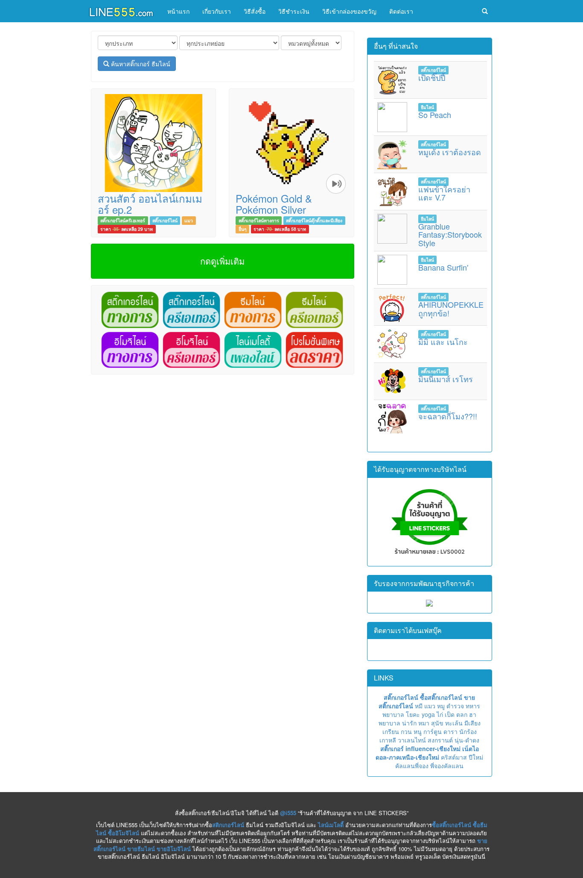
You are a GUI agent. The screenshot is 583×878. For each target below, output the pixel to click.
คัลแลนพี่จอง (412, 765)
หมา (423, 723)
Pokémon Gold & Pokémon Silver (274, 204)
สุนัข (437, 723)
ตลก (461, 714)
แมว (188, 220)
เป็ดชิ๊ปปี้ (431, 77)
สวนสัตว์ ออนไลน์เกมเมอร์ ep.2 (150, 204)
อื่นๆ (243, 229)
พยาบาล (393, 714)
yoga (428, 714)
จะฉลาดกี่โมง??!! (447, 415)
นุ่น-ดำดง (467, 740)
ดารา (450, 731)
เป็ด (450, 714)
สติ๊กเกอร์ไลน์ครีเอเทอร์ (122, 220)
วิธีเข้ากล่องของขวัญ (349, 11)
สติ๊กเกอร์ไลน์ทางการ (259, 220)
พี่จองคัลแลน (446, 765)
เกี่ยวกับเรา (216, 11)
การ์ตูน (432, 731)
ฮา (472, 714)
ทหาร (473, 705)
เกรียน (390, 731)
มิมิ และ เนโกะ (443, 341)
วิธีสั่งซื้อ (254, 11)
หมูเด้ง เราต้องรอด (449, 151)
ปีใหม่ (476, 757)
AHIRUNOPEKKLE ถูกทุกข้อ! (451, 308)
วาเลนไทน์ (412, 740)
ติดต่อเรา (401, 11)
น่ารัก (409, 723)
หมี (419, 705)
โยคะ (413, 714)
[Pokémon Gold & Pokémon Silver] (291, 142)
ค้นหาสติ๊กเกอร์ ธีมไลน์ (139, 63)
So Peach (434, 114)
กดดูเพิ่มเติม (222, 261)
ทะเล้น (454, 723)
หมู (441, 705)
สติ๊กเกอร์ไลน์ (165, 220)
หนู (418, 731)
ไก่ (440, 714)
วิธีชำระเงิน (293, 11)
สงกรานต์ (440, 740)
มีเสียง (472, 723)
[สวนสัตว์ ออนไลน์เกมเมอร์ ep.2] (153, 142)
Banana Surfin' (443, 267)
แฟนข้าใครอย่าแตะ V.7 (444, 193)
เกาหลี (387, 740)
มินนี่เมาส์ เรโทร (445, 378)
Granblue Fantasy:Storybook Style (450, 235)
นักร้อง (468, 731)
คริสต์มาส (454, 757)
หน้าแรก (178, 11)
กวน (406, 731)
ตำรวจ (455, 705)
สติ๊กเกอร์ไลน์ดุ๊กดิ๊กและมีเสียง (314, 220)
